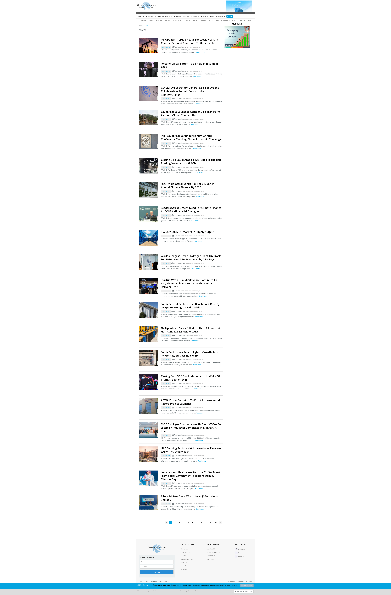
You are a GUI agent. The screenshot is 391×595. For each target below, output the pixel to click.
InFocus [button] (150, 16)
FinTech (167, 20)
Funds (217, 20)
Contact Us (210, 559)
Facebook (241, 549)
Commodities (225, 20)
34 (210, 522)
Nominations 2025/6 (182, 16)
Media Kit (184, 569)
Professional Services (164, 16)
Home (142, 16)
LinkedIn (241, 556)
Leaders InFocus (177, 20)
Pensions (203, 20)
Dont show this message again (244, 591)
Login (230, 16)
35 (216, 522)
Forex (234, 20)
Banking (151, 20)
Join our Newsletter (218, 16)
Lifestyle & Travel (191, 20)
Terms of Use (211, 556)
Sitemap (249, 581)
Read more (200, 52)
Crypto (210, 20)
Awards (205, 16)
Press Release (185, 552)
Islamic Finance (165, 47)
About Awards (185, 566)
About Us (195, 16)
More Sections (244, 20)
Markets (144, 20)
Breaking (159, 20)
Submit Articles (211, 549)
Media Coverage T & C (213, 552)
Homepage (184, 549)
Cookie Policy (240, 581)
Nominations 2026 (187, 559)
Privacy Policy (232, 581)
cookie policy (205, 591)
